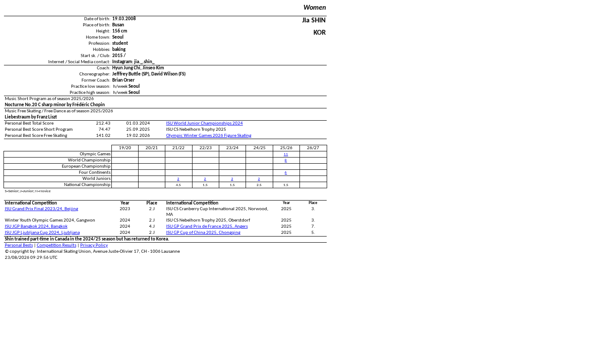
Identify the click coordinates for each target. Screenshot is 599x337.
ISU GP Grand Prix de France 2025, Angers (207, 226)
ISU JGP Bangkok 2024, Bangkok (36, 226)
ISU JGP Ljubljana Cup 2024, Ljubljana (42, 232)
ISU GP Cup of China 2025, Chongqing (203, 232)
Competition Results (56, 245)
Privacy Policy (94, 245)
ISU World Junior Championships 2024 (204, 123)
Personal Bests (19, 245)
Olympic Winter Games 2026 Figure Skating (208, 135)
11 (286, 154)
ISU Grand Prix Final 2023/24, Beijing (41, 209)
